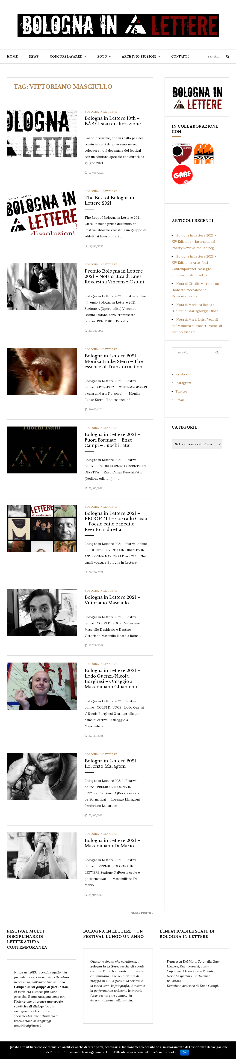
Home (12, 56)
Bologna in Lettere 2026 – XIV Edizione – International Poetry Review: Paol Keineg (194, 241)
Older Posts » (142, 913)
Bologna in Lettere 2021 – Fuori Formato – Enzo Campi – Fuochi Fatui (112, 440)
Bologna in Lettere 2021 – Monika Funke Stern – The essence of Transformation (114, 361)
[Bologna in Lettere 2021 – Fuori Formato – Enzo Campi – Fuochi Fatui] (42, 450)
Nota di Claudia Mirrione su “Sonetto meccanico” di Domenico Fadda (195, 290)
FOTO (102, 56)
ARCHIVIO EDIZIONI (139, 56)
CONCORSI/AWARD (66, 56)
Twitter (181, 391)
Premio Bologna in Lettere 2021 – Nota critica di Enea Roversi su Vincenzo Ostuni (114, 277)
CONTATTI (180, 56)
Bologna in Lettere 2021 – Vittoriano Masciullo (112, 600)
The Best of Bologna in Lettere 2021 (109, 200)
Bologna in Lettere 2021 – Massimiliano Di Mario (112, 843)
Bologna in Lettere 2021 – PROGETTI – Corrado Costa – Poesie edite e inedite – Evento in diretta (116, 521)
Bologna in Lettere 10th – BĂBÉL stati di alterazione (113, 121)
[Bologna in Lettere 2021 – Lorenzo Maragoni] (42, 776)
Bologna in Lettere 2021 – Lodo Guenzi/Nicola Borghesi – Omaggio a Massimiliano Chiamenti (112, 678)
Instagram (183, 383)
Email (179, 400)
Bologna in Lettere (101, 111)
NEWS (34, 56)
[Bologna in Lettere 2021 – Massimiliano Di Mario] (42, 855)
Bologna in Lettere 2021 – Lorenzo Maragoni (112, 763)
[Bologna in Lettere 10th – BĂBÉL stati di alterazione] (42, 133)
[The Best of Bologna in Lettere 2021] (42, 213)
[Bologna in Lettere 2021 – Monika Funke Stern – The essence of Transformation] (42, 371)
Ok (184, 1052)
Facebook (182, 374)
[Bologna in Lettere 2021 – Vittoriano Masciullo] (42, 612)
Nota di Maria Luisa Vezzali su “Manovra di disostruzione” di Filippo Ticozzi (197, 325)
